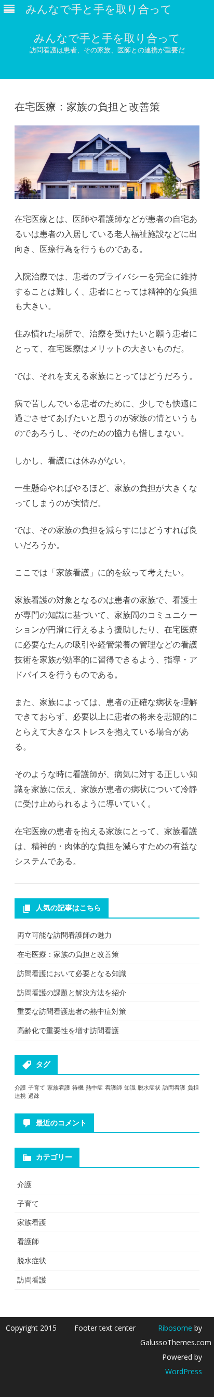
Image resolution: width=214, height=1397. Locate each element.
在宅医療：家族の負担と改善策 (68, 954)
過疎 (33, 1095)
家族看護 (58, 1087)
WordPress (183, 1371)
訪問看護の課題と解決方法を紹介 (71, 992)
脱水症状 (149, 1087)
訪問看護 (174, 1087)
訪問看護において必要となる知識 (71, 973)
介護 (20, 1087)
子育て (36, 1087)
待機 (78, 1087)
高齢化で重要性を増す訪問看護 (68, 1030)
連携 (20, 1095)
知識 (130, 1087)
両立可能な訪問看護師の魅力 (64, 935)
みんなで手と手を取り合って (107, 38)
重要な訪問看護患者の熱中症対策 (71, 1011)
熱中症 (94, 1087)
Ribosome (175, 1328)
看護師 (113, 1087)
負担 (193, 1087)
